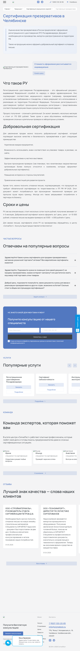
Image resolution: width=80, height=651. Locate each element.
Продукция (18, 9)
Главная (7, 9)
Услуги (39, 623)
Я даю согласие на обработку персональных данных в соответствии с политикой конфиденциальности (37, 342)
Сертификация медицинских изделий (38, 9)
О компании (41, 626)
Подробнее (18, 392)
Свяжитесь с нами (40, 337)
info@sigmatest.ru (57, 627)
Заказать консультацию (13, 633)
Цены (39, 629)
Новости (40, 632)
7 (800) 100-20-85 (57, 623)
